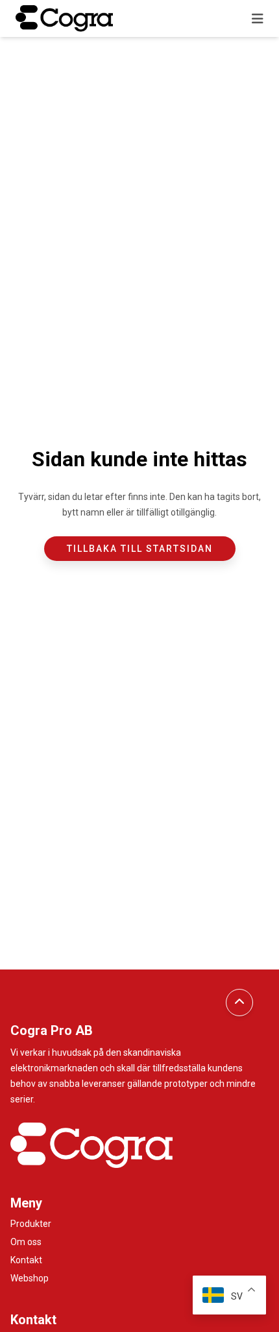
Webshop (29, 1278)
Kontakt (26, 1260)
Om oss (26, 1242)
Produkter (30, 1224)
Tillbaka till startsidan (140, 548)
